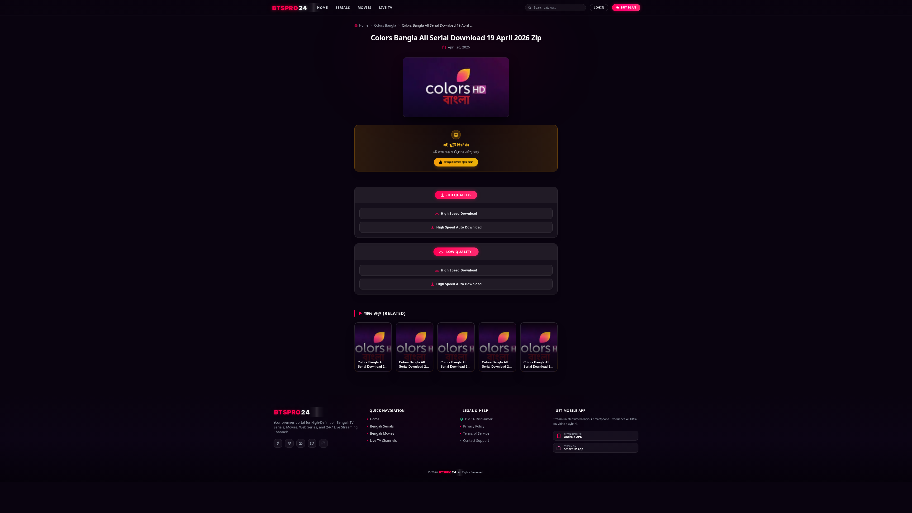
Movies (364, 7)
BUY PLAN (628, 7)
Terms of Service (476, 433)
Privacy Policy (473, 426)
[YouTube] (300, 443)
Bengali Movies (382, 433)
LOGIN (599, 7)
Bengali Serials (382, 426)
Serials (343, 7)
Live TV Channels (383, 440)
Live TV (385, 7)
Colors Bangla (385, 25)
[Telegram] (289, 443)
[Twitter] (312, 443)
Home (322, 7)
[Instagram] (323, 443)
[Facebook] (278, 443)
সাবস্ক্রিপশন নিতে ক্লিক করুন (458, 162)
